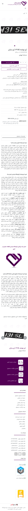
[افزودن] (21, 62)
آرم (24, 13)
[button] (26, 30)
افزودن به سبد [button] (9, 62)
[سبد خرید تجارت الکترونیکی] (2, 3)
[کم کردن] (25, 62)
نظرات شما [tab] (22, 139)
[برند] (22, 121)
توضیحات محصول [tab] (21, 136)
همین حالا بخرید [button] (13, 66)
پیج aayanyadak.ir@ (18, 306)
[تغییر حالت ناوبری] (25, 8)
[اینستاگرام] (23, 453)
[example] (19, 453)
